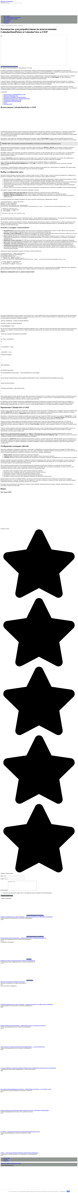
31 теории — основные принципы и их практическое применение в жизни (20, 1131)
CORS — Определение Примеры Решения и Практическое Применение (19, 1152)
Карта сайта (7, 1158)
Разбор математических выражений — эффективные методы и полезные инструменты (23, 938)
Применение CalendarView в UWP (12, 100)
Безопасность (7, 20)
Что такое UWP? (8, 104)
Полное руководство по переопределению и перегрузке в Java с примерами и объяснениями (25, 1110)
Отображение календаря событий (12, 101)
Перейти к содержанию (7, 1)
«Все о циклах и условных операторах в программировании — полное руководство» (23, 1046)
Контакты (6, 1160)
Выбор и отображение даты (11, 95)
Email (2, 878)
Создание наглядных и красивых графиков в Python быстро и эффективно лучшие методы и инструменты (28, 1068)
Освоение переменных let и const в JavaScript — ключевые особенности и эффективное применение (27, 916)
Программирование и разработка (12, 17)
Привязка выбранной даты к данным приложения (17, 98)
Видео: (5, 102)
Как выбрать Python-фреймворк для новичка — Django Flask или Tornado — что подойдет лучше (26, 1089)
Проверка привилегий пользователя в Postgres (13, 981)
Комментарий (4, 890)
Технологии (7, 21)
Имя (2, 876)
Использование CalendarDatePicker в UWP (15, 94)
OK (68, 1191)
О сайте (6, 1159)
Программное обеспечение (11, 18)
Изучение (6, 22)
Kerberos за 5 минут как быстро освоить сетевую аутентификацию (18, 960)
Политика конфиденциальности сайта (11, 1163)
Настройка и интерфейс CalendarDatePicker (15, 97)
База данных (7, 16)
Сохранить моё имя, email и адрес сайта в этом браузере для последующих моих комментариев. (27, 893)
